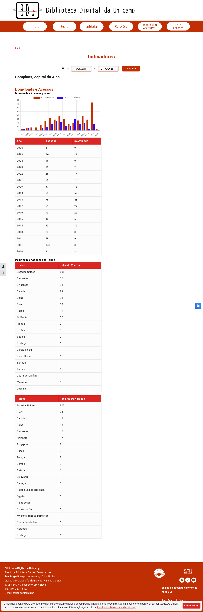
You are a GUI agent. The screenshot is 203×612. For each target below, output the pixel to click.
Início (18, 48)
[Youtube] (193, 580)
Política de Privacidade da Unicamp (116, 607)
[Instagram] (187, 580)
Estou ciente (191, 605)
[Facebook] (181, 580)
